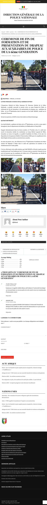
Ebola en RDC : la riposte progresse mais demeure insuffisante (18, 383)
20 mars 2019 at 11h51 (11, 302)
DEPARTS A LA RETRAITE (37, 249)
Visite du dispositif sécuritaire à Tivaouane (11, 481)
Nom (3, 343)
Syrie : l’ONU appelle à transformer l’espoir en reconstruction (18, 401)
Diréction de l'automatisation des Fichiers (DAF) (13, 446)
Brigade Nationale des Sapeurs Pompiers (11, 450)
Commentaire (6, 327)
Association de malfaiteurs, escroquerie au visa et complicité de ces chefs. (17, 468)
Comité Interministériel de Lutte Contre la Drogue (13, 452)
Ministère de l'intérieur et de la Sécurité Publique (13, 444)
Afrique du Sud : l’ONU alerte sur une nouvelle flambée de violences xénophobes (23, 373)
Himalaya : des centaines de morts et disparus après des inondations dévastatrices (20, 396)
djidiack (18, 55)
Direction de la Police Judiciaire (8, 478)
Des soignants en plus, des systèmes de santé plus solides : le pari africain (21, 379)
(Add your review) (34, 259)
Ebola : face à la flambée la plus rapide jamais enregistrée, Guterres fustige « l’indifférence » (22, 368)
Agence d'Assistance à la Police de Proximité (12, 454)
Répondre (8, 295)
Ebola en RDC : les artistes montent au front (13, 376)
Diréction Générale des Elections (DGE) (11, 448)
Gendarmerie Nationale (7, 458)
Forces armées (5, 456)
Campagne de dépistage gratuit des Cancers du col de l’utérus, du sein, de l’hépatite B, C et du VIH (23, 475)
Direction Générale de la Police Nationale (23, 16)
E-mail (26, 343)
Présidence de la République (8, 440)
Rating (3, 339)
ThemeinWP (17, 502)
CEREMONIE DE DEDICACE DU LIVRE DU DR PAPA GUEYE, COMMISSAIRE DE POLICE (11, 251)
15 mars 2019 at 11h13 (11, 285)
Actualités (10, 242)
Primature (4, 442)
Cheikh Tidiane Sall (11, 284)
